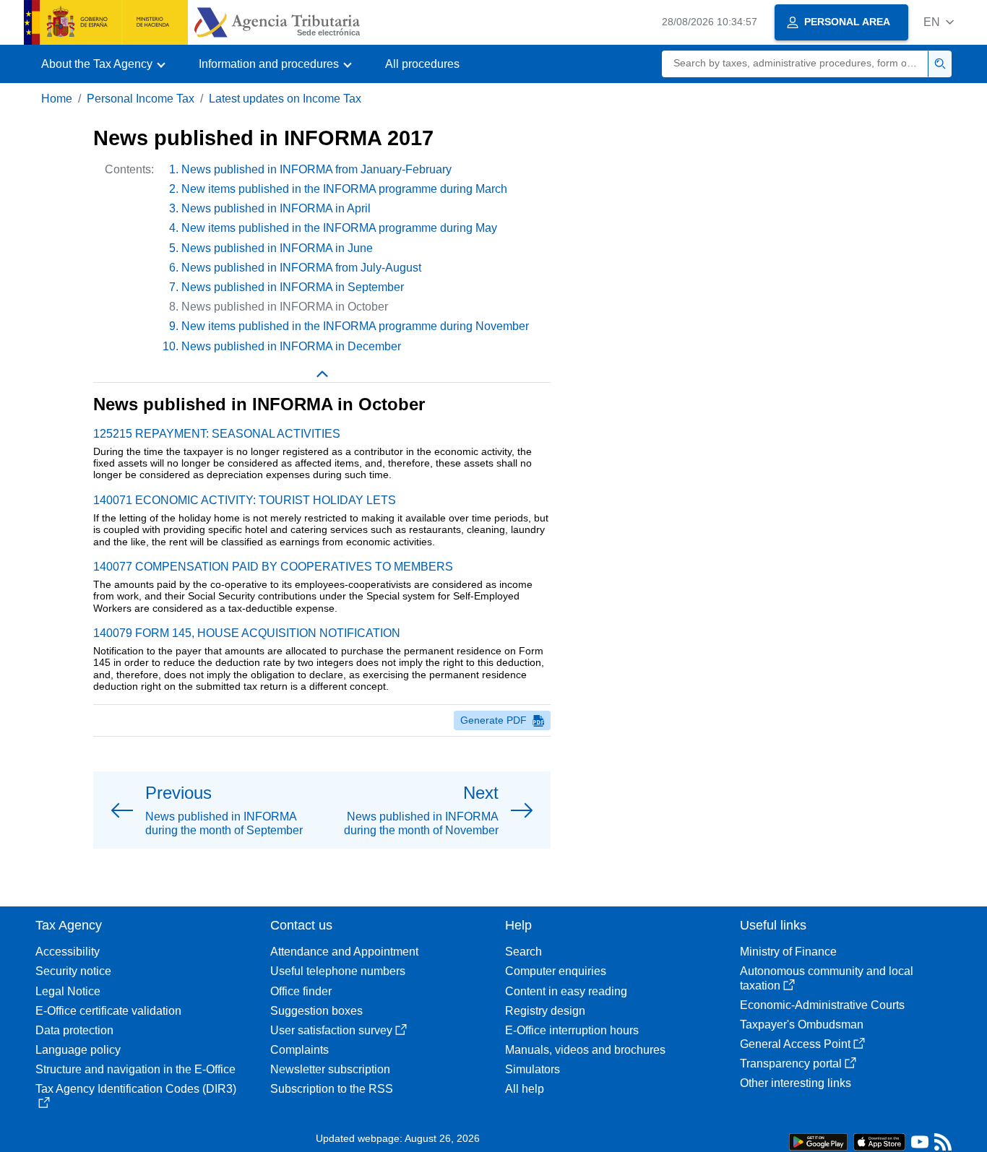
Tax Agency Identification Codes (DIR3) (135, 1089)
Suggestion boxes (316, 1011)
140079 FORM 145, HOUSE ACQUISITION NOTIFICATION (246, 633)
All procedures (422, 64)
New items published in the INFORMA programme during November (355, 326)
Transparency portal (791, 1063)
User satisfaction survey (331, 1030)
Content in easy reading (566, 991)
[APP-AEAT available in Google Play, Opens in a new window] (818, 1141)
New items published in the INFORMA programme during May (339, 228)
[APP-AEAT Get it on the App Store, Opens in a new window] (879, 1141)
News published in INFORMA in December (291, 346)
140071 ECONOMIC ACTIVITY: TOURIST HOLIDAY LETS (244, 500)
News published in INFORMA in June (277, 248)
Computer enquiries (555, 971)
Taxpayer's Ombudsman (801, 1024)
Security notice (73, 971)
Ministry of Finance (788, 951)
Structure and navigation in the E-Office (135, 1069)
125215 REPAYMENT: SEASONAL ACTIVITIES (216, 434)
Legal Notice (67, 991)
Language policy (78, 1050)
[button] (938, 22)
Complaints (299, 1050)
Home (56, 98)
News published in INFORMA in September (292, 287)
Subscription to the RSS (331, 1089)
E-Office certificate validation (108, 1011)
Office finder (301, 991)
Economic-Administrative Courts (822, 1005)
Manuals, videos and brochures (585, 1050)
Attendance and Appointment (344, 951)
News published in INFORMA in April (276, 208)
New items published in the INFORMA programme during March (344, 189)
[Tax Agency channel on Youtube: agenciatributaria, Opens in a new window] (919, 1145)
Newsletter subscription (330, 1069)
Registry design (545, 1011)
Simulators (532, 1069)
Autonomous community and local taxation (826, 978)
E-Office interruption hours (572, 1030)
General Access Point (795, 1044)
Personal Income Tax (140, 98)
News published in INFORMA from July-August (301, 267)
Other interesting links (795, 1083)
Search (523, 951)
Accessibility (67, 951)
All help (524, 1089)
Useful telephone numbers (337, 971)
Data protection (74, 1030)
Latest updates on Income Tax (285, 98)
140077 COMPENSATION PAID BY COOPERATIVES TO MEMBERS (273, 566)
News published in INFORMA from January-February (316, 169)
